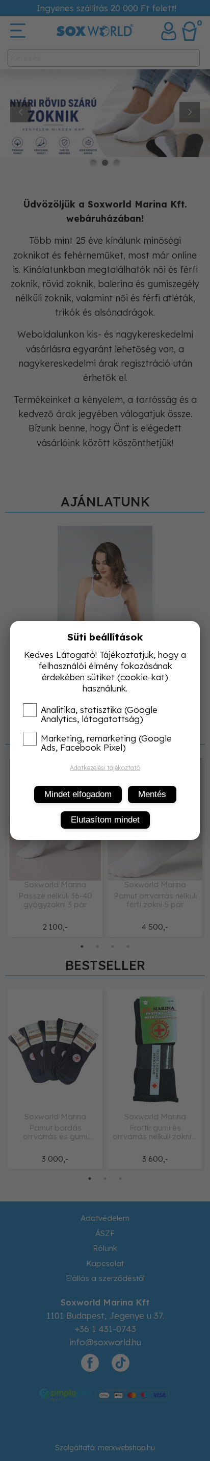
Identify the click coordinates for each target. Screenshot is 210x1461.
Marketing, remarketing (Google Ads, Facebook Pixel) (106, 743)
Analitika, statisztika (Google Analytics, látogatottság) (99, 714)
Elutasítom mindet (105, 820)
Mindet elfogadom (78, 794)
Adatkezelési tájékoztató (105, 768)
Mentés (152, 794)
